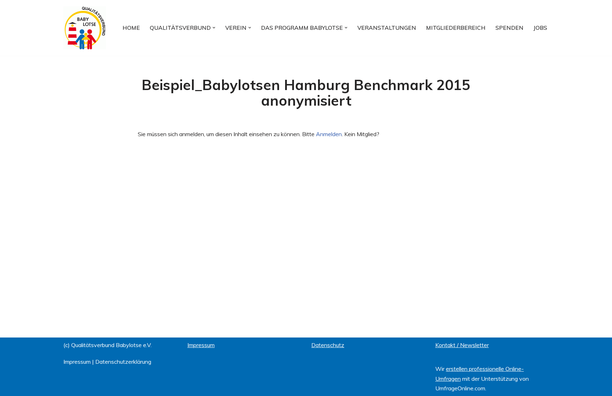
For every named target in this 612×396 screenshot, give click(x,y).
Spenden (509, 27)
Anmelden (329, 134)
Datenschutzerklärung (123, 361)
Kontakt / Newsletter (462, 344)
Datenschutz (327, 344)
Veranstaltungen (386, 27)
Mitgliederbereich (456, 27)
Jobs (540, 27)
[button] (213, 27)
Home (131, 27)
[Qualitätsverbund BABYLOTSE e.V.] (84, 27)
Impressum (77, 361)
